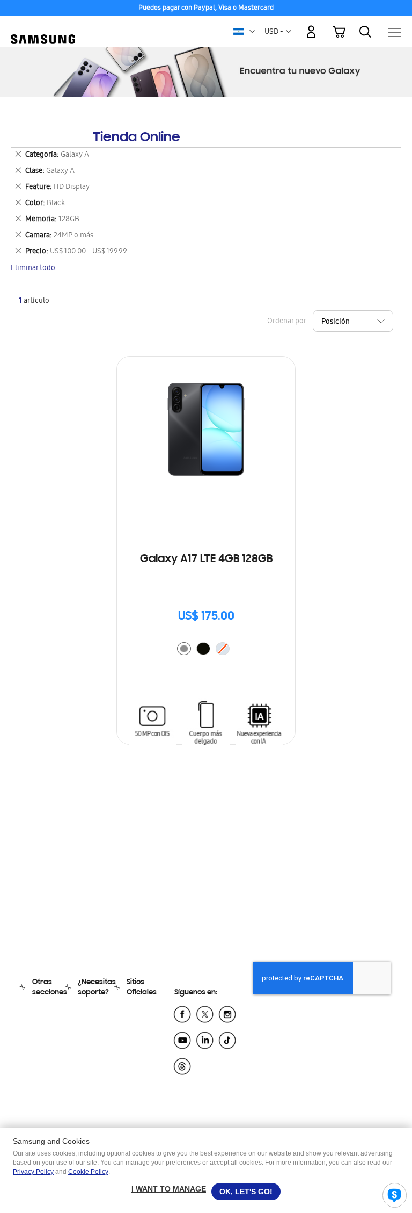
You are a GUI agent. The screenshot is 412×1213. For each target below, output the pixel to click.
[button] (252, 32)
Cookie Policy (88, 1171)
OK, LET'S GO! (246, 1191)
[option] (184, 648)
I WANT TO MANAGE (168, 1189)
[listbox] (206, 650)
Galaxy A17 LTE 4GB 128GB (206, 559)
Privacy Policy (33, 1171)
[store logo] (43, 27)
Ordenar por (286, 322)
